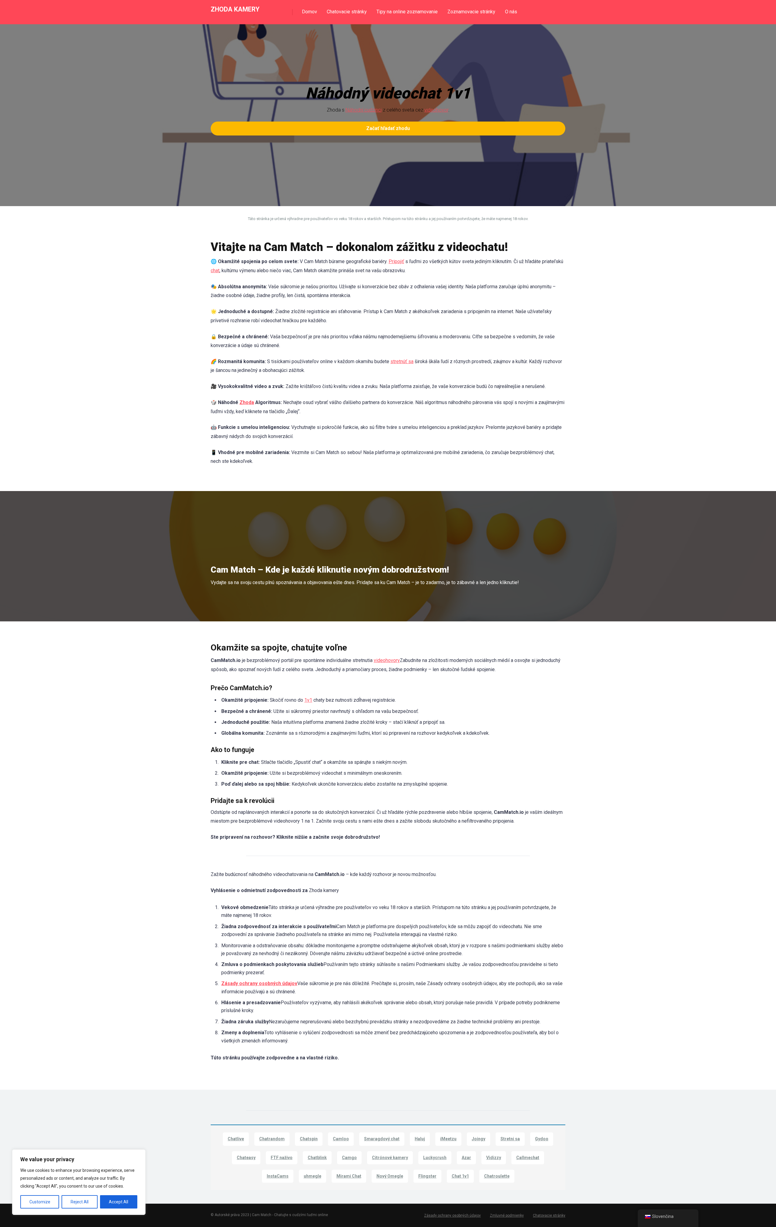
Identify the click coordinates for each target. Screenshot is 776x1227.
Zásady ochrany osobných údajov (259, 983)
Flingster (427, 1176)
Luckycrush (435, 1157)
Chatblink (317, 1157)
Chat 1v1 (460, 1176)
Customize (39, 1201)
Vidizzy (493, 1157)
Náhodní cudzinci (364, 110)
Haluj (420, 1138)
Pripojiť (396, 261)
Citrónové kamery (390, 1157)
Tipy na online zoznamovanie (407, 12)
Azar (466, 1157)
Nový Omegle (389, 1176)
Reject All (80, 1201)
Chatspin (309, 1138)
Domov (309, 12)
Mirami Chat (348, 1176)
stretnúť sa (401, 361)
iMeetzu (448, 1138)
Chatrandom (272, 1138)
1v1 (308, 700)
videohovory (387, 660)
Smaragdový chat (382, 1138)
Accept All (118, 1201)
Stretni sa (510, 1138)
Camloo (341, 1138)
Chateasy (246, 1157)
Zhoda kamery (235, 8)
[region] (79, 1182)
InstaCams (278, 1176)
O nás (511, 12)
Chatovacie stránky (347, 12)
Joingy (478, 1138)
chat (215, 270)
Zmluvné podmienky (507, 1215)
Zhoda (246, 402)
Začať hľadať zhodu (388, 128)
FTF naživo (282, 1157)
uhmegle (312, 1176)
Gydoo (541, 1138)
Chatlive (236, 1138)
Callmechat (527, 1157)
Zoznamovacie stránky (471, 12)
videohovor (436, 110)
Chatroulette (497, 1176)
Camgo (349, 1157)
